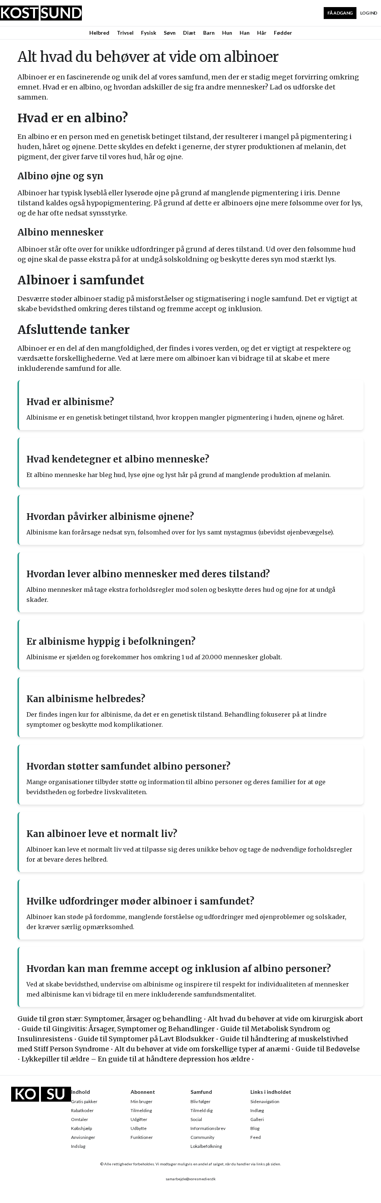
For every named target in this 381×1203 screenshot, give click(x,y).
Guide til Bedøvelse (327, 1049)
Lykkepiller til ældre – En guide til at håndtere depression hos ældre (136, 1059)
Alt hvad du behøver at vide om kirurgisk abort (285, 1018)
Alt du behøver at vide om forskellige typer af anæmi (202, 1049)
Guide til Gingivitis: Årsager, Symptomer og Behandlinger (118, 1028)
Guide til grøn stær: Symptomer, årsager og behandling (109, 1018)
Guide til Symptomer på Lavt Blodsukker (146, 1039)
